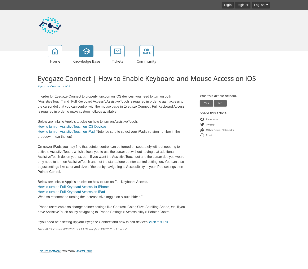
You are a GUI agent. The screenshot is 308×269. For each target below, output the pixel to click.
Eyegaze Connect (50, 86)
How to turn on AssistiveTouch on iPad (66, 131)
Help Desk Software (49, 251)
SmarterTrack (84, 251)
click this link (158, 222)
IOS (67, 86)
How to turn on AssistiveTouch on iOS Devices (72, 126)
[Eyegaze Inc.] (50, 25)
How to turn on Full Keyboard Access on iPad (71, 192)
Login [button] (228, 4)
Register (242, 4)
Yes (206, 103)
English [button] (259, 4)
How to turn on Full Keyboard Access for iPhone (73, 187)
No (220, 103)
